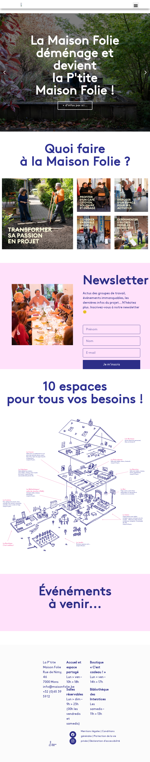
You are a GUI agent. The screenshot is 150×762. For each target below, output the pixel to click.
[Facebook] (73, 734)
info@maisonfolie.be (58, 687)
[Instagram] (73, 741)
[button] (136, 5)
